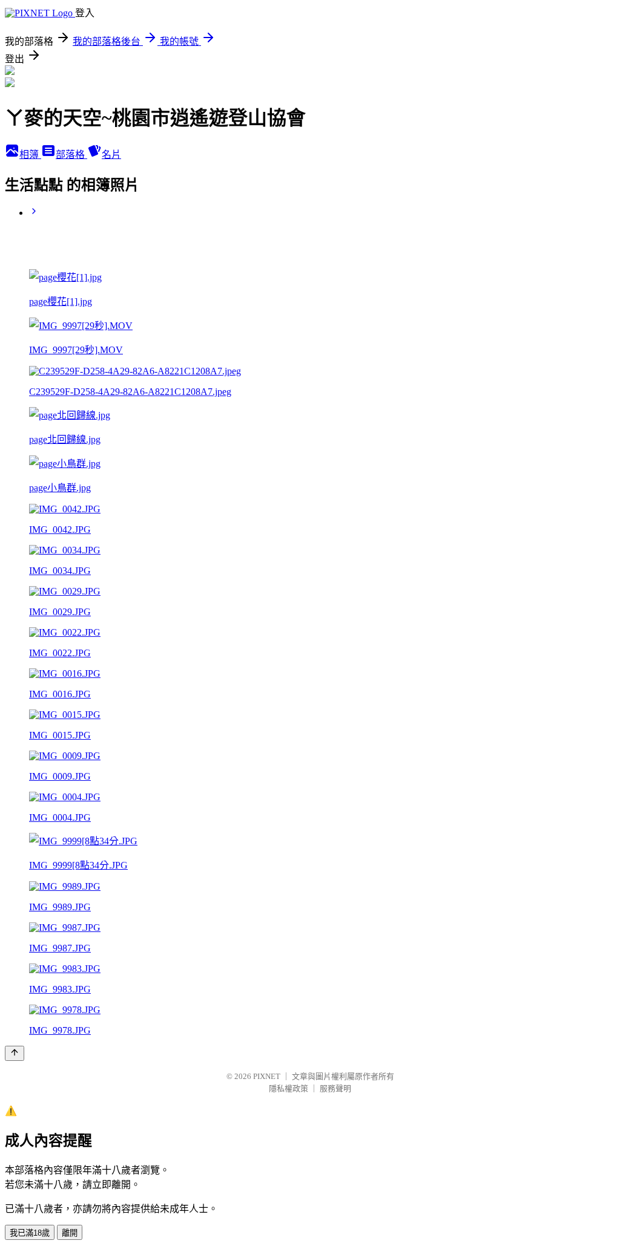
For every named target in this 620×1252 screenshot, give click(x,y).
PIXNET (266, 1076)
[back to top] (14, 1053)
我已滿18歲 (30, 1232)
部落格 (71, 154)
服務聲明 (335, 1088)
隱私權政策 (288, 1088)
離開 (70, 1232)
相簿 (30, 154)
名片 (111, 154)
